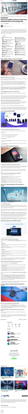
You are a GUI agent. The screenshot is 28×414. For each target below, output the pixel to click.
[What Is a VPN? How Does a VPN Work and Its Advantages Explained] (7, 385)
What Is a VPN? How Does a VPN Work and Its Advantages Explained (7, 391)
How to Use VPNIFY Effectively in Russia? (7, 48)
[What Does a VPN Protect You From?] (8, 337)
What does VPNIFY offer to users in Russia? (8, 39)
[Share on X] (4, 23)
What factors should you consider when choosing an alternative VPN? (20, 46)
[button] (1, 0)
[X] (12, 325)
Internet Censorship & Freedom (14, 339)
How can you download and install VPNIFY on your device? (7, 47)
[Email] (7, 23)
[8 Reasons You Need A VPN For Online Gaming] (20, 385)
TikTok (19, 83)
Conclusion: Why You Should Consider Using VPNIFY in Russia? (20, 50)
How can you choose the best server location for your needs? (7, 50)
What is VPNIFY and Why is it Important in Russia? (7, 38)
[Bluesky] (19, 325)
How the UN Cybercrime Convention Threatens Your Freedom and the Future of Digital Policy (7, 378)
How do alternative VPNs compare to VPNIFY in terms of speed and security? (20, 48)
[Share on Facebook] (3, 23)
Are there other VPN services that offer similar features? (20, 41)
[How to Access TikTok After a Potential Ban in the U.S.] (8, 340)
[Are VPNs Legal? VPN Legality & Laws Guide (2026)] (20, 371)
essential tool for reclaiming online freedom (15, 88)
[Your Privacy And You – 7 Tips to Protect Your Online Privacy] (8, 334)
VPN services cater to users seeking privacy (14, 240)
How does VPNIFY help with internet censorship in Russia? (7, 41)
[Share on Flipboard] (6, 23)
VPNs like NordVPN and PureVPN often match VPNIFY (12, 276)
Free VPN (2, 243)
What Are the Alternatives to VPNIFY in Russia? (20, 39)
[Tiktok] (15, 325)
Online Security (12, 336)
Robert (4, 25)
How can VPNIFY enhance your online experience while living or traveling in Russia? (20, 54)
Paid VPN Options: (19, 44)
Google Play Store (9, 140)
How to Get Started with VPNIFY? (6, 45)
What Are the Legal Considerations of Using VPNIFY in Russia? (7, 54)
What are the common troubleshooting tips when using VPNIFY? (7, 52)
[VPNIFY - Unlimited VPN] (14, 1)
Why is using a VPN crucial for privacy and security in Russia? (7, 43)
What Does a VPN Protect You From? (14, 337)
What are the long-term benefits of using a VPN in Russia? (20, 52)
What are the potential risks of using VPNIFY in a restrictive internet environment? (20, 38)
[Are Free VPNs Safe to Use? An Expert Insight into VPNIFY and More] (8, 343)
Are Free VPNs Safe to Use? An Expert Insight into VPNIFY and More (15, 344)
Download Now (14, 358)
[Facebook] (8, 325)
